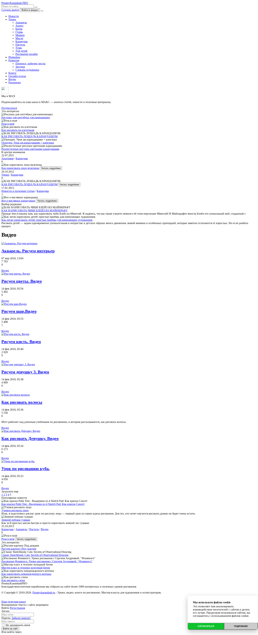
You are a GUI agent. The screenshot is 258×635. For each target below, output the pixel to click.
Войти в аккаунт (30, 10)
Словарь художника (27, 69)
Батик (18, 28)
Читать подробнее (51, 168)
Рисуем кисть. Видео (21, 341)
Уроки (12, 19)
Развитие (13, 60)
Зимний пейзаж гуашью (15, 519)
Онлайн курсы (17, 76)
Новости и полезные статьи (18, 191)
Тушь (18, 47)
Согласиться (206, 626)
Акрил (19, 25)
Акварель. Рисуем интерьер (28, 251)
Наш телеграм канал (13, 601)
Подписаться (9, 108)
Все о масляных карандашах (18, 200)
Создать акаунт (10, 9)
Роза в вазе (7, 538)
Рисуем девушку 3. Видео (25, 372)
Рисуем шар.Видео (19, 311)
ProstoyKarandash (14, 2)
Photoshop (14, 57)
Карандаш (21, 41)
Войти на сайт (10, 628)
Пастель (20, 44)
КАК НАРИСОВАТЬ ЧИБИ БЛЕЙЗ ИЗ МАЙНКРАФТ (34, 210)
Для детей (21, 50)
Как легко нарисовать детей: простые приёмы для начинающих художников (46, 219)
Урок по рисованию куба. (25, 468)
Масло (19, 38)
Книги (12, 72)
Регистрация (17, 607)
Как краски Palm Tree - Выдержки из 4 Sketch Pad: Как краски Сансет (43, 504)
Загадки (20, 66)
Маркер (20, 35)
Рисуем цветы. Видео (21, 281)
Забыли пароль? (21, 617)
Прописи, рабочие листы (30, 63)
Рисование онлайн (26, 54)
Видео (12, 79)
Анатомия (7, 158)
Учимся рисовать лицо (15, 510)
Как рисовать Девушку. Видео (30, 438)
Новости (13, 16)
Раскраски (14, 82)
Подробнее (241, 626)
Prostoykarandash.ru (43, 592)
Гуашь (19, 31)
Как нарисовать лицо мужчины (20, 168)
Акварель (21, 22)
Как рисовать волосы (21, 402)
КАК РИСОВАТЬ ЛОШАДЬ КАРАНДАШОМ (29, 184)
